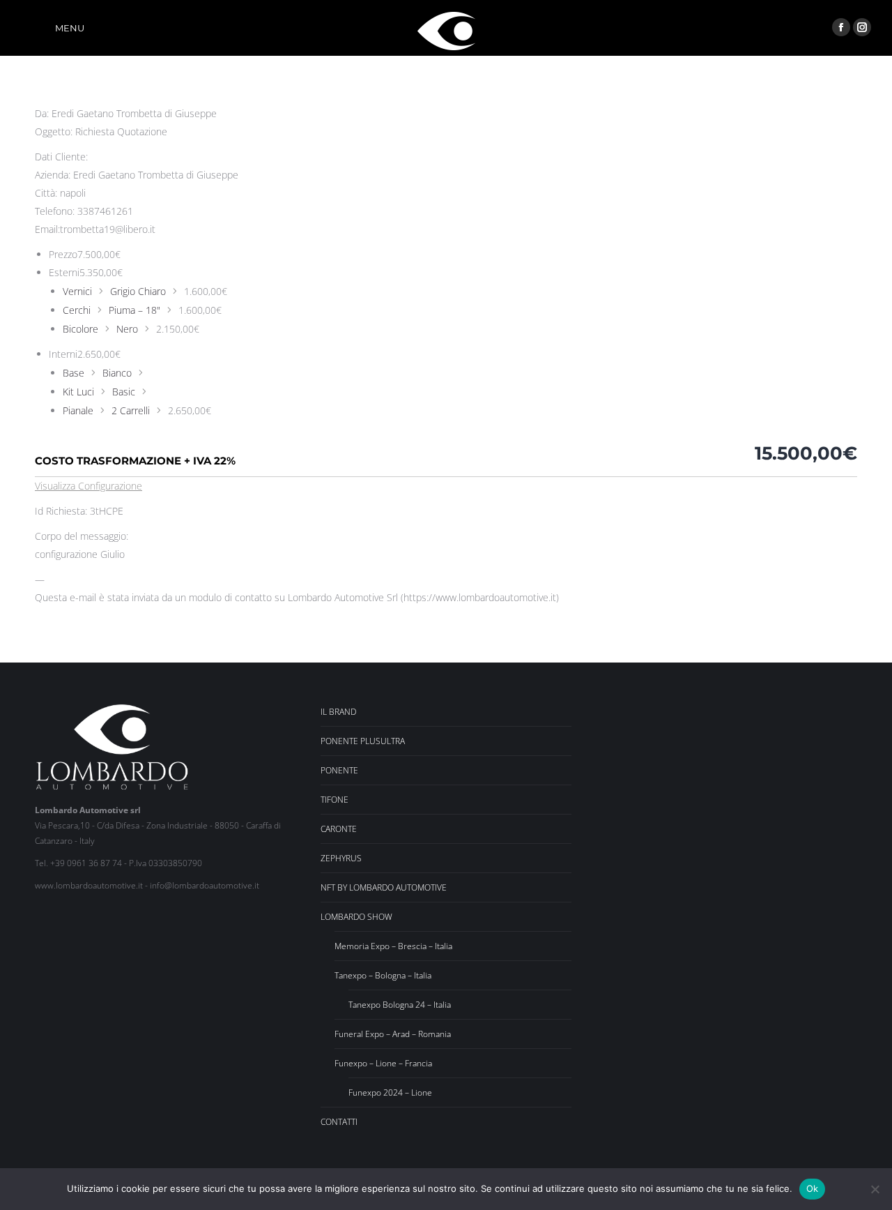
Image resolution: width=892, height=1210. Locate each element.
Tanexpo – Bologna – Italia (382, 975)
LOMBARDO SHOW (356, 917)
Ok (812, 1188)
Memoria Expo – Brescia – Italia (393, 946)
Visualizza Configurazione (88, 485)
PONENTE (339, 770)
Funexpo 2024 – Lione (390, 1092)
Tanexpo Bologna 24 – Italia (399, 1005)
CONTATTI (339, 1122)
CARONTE (339, 829)
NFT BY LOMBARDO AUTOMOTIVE (384, 887)
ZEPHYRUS (341, 858)
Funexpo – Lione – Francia (383, 1063)
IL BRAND (338, 712)
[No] (875, 1189)
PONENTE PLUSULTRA (363, 741)
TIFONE (334, 800)
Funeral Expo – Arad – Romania (392, 1034)
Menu (69, 27)
